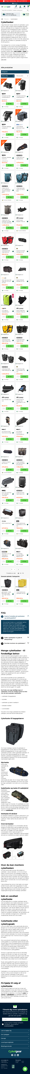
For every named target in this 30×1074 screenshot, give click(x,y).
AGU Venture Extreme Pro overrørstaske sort (20, 433)
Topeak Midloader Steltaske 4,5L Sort (20, 280)
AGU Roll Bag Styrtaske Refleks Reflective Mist (20, 555)
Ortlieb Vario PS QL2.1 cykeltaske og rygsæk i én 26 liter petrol (6, 190)
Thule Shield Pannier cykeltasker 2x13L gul (20, 593)
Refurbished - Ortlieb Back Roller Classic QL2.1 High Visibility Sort (6, 594)
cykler (24, 993)
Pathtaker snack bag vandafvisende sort (21, 96)
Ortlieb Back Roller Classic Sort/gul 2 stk (6, 340)
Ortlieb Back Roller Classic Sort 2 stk (20, 340)
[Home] (2, 19)
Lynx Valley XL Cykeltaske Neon (5, 311)
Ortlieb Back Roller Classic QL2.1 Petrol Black (20, 190)
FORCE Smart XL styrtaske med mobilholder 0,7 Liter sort (20, 401)
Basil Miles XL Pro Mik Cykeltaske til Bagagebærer (6, 555)
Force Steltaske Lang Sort (6, 400)
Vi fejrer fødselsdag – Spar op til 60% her (16, 1)
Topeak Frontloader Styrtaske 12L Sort (20, 251)
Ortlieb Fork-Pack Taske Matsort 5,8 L (20, 493)
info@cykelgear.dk (4, 1062)
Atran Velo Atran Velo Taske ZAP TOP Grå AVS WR (6, 281)
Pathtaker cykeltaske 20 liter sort (6, 158)
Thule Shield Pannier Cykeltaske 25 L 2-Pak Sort (21, 525)
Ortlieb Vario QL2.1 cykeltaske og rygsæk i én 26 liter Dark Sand (6, 221)
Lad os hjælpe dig (6, 1030)
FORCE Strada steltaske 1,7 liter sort (20, 221)
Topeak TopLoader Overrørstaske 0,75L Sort (20, 370)
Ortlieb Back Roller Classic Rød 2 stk (6, 251)
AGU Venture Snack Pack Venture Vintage (6, 432)
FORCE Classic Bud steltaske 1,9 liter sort (20, 311)
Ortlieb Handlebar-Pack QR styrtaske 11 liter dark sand (20, 463)
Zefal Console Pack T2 (6, 523)
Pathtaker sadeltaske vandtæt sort (6, 127)
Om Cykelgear (5, 1034)
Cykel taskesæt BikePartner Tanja (20, 127)
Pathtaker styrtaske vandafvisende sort (6, 96)
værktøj (3, 994)
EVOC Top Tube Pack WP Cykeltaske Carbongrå (6, 494)
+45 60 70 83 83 (3, 1061)
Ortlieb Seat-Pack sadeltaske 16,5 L (20, 158)
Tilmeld (24, 1019)
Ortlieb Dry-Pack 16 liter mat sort (6, 463)
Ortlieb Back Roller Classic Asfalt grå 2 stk (6, 369)
